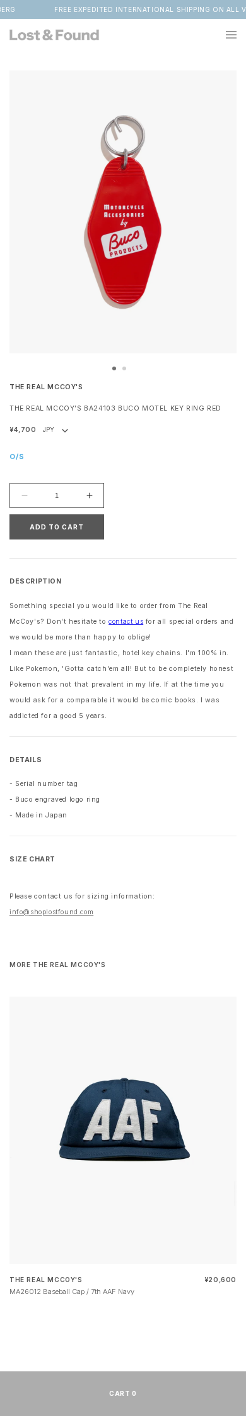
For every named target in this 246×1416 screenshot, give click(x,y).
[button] (224, 34)
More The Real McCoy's (57, 964)
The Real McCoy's (46, 387)
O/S (17, 456)
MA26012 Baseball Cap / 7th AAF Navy (71, 1291)
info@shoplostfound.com (51, 912)
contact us (125, 621)
